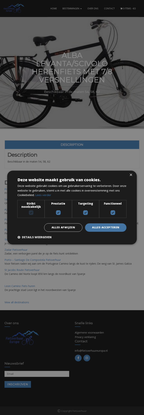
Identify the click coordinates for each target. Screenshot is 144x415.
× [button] (130, 175)
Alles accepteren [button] (105, 227)
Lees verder (43, 195)
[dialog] (72, 207)
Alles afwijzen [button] (63, 227)
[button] (34, 237)
